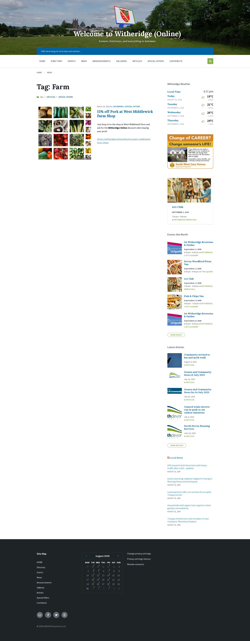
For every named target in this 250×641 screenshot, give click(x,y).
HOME (39, 562)
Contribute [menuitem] (175, 61)
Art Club (177, 207)
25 (93, 584)
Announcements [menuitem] (101, 61)
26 (98, 584)
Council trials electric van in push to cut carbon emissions (197, 409)
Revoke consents (135, 564)
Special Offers (65, 97)
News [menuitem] (84, 61)
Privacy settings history (139, 558)
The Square (207, 271)
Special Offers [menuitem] (156, 61)
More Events (176, 335)
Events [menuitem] (72, 61)
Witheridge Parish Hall (185, 219)
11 (93, 575)
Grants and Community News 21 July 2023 (197, 373)
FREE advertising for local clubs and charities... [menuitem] (61, 51)
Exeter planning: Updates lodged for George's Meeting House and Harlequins (189, 480)
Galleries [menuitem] (121, 61)
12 (98, 575)
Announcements (44, 582)
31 (108, 566)
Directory (41, 567)
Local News (176, 457)
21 (108, 579)
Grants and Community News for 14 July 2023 (197, 391)
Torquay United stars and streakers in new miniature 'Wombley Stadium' (188, 520)
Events (40, 572)
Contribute (42, 602)
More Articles (177, 445)
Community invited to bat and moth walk (197, 356)
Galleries (40, 587)
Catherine (118, 106)
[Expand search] (210, 61)
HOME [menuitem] (42, 61)
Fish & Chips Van (194, 296)
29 (98, 566)
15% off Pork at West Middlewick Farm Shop (125, 113)
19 (98, 579)
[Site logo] (125, 27)
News (49, 72)
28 (93, 566)
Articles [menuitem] (137, 61)
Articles (51, 97)
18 (93, 579)
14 (108, 575)
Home (39, 72)
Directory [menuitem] (56, 61)
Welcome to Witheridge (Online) (127, 33)
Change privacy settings (139, 553)
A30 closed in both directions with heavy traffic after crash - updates (187, 467)
